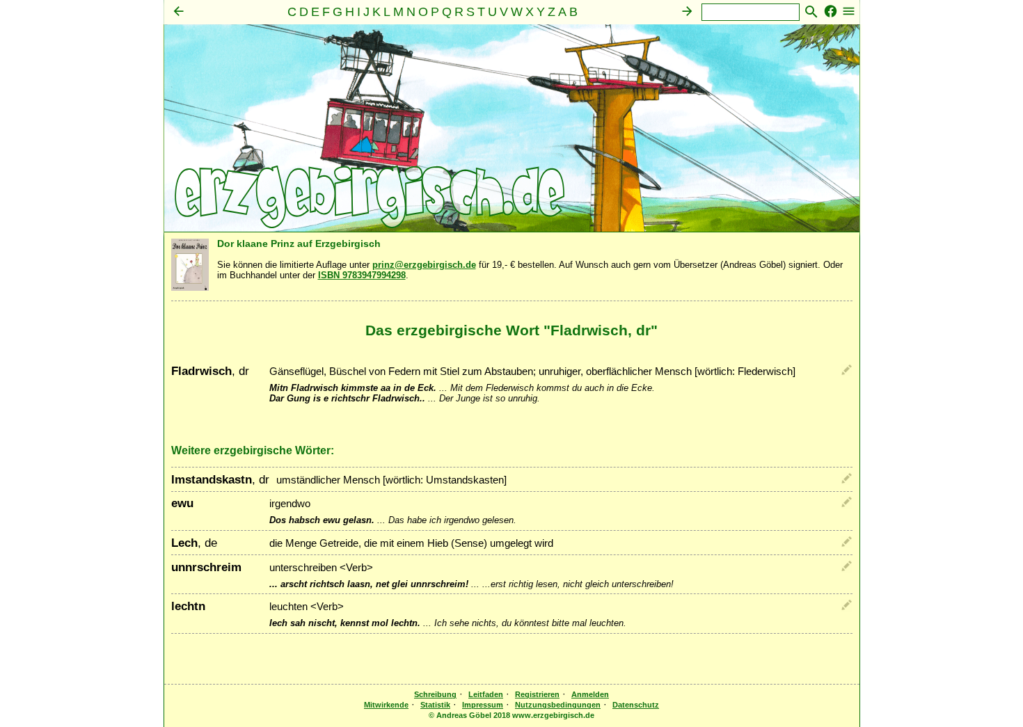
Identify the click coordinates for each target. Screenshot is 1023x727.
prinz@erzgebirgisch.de (424, 264)
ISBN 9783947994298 (362, 275)
